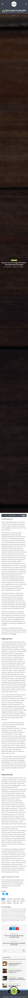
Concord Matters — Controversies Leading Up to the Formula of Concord (16, 978)
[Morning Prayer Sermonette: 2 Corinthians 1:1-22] (5, 971)
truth (21, 903)
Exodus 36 (9, 901)
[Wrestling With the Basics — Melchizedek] (5, 985)
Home (13, 15)
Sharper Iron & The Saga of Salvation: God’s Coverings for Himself (14, 936)
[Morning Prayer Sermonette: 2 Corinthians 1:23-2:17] (5, 964)
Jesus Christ (22, 901)
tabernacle (9, 903)
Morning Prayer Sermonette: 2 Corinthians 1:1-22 (15, 971)
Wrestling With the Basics (14, 983)
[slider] (24, 515)
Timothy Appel (16, 903)
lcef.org (14, 634)
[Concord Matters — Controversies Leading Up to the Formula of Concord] (5, 978)
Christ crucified (16, 899)
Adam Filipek (9, 899)
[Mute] (20, 515)
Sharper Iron (14, 260)
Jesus (18, 901)
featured (14, 901)
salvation (4, 903)
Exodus (22, 899)
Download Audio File (7, 519)
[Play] (3, 515)
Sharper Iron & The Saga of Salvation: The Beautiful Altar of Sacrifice (14, 944)
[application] (14, 515)
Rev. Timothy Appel (8, 266)
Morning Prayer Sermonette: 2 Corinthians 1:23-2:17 (15, 964)
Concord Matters (12, 976)
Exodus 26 (4, 901)
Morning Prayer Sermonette (15, 969)
